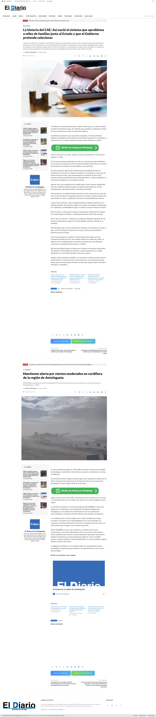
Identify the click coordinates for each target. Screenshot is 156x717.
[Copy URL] (105, 56)
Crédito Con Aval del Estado (67, 288)
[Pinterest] (82, 56)
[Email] (94, 56)
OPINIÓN (60, 16)
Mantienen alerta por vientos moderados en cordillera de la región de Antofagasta (63, 350)
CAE (58, 288)
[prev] (102, 21)
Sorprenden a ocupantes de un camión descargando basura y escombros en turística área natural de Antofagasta (62, 20)
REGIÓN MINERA (43, 16)
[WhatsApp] (86, 56)
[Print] (97, 56)
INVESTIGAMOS (68, 16)
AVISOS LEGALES (89, 16)
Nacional (26, 26)
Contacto (35, 1)
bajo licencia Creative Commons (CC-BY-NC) (38, 715)
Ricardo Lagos (77, 288)
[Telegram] (101, 56)
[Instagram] (148, 16)
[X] (153, 16)
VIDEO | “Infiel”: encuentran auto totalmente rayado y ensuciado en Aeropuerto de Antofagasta (31, 152)
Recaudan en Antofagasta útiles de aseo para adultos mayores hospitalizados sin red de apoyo (94, 351)
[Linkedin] (90, 56)
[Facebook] (145, 16)
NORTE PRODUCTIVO (31, 16)
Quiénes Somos (41, 1)
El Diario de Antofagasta (31, 52)
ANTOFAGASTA (6, 16)
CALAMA (14, 16)
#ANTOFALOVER (78, 16)
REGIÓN (21, 16)
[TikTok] (150, 16)
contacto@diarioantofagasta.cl (56, 709)
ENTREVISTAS (52, 16)
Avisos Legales (49, 1)
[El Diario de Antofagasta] (35, 180)
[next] (104, 21)
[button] (153, 1)
